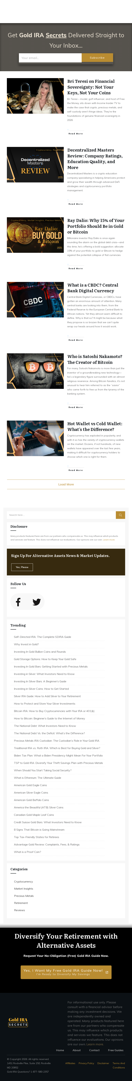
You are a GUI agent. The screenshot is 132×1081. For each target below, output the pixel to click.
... (68, 128)
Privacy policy (86, 1063)
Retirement (21, 903)
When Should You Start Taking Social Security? (43, 770)
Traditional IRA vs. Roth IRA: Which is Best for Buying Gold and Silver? (57, 748)
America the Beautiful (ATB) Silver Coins (38, 807)
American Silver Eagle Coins (31, 792)
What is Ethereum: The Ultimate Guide (37, 777)
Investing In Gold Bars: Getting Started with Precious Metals (51, 666)
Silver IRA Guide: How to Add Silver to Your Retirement (47, 696)
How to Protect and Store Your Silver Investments (44, 703)
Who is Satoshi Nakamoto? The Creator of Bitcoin (94, 359)
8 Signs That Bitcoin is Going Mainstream (39, 829)
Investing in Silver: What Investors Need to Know (44, 674)
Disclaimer (103, 1063)
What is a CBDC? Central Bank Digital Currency (92, 288)
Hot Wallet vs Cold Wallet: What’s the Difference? (94, 426)
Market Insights (36, 220)
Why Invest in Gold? (26, 644)
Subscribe (97, 57)
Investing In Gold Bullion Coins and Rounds (40, 651)
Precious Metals (53, 220)
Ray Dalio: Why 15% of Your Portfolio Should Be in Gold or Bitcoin (95, 226)
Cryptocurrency (54, 81)
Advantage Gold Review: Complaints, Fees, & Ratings (47, 844)
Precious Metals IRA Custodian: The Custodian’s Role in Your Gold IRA (56, 740)
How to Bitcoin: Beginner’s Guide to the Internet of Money (49, 718)
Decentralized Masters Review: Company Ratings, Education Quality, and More (95, 158)
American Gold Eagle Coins (30, 785)
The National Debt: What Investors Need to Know (45, 726)
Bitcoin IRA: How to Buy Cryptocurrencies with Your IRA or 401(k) (54, 711)
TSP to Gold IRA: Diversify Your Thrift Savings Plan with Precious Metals (58, 763)
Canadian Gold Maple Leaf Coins (34, 814)
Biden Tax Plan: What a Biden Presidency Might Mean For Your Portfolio (58, 755)
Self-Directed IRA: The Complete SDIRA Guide (42, 637)
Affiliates (70, 1063)
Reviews (57, 150)
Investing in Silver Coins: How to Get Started (41, 688)
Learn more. (109, 539)
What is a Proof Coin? (27, 852)
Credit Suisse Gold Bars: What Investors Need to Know (48, 822)
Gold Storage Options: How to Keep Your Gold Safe (45, 659)
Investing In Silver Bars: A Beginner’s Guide (40, 681)
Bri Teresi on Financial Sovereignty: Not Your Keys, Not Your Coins (91, 87)
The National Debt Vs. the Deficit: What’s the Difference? (49, 733)
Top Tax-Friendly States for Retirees (36, 837)
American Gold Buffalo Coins (31, 800)
